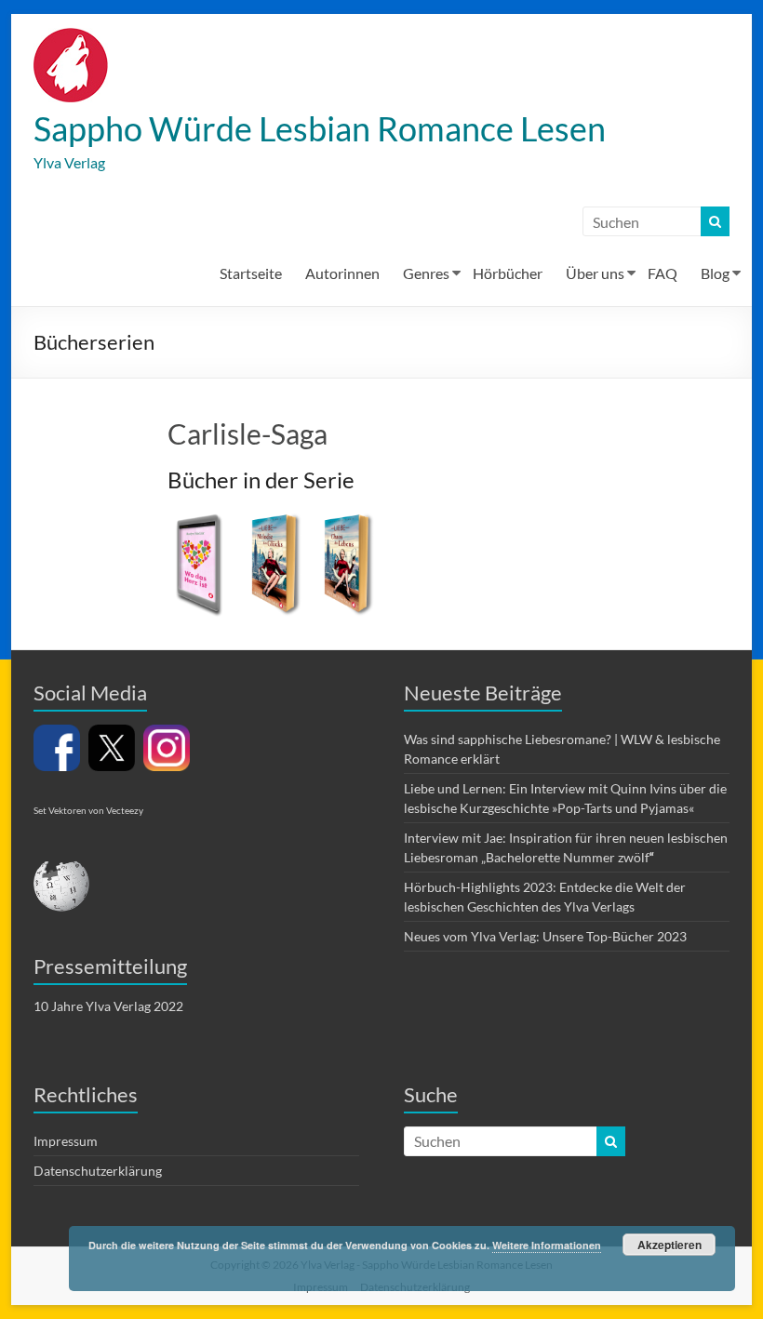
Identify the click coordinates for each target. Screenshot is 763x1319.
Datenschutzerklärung (97, 1171)
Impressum (65, 1141)
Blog (715, 273)
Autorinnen (342, 273)
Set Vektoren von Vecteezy (88, 810)
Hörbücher (507, 273)
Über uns (595, 273)
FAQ (662, 273)
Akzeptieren (669, 1244)
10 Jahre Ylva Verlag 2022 (108, 1006)
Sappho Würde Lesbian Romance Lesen (319, 128)
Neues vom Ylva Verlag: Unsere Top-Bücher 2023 (545, 936)
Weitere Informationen (546, 1245)
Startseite (251, 273)
